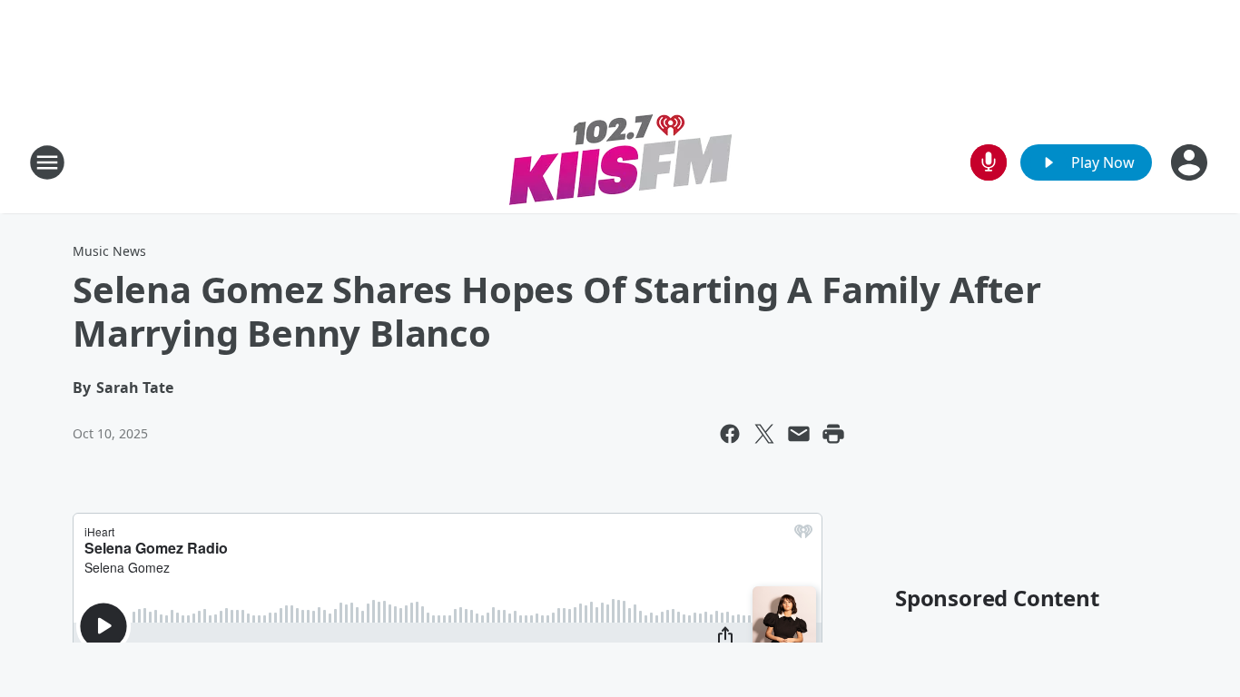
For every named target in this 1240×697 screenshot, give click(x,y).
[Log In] (1191, 162)
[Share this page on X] (764, 434)
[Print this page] (833, 434)
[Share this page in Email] (799, 434)
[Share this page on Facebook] (730, 434)
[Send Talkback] (988, 162)
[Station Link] (620, 162)
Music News (109, 251)
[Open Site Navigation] (47, 162)
